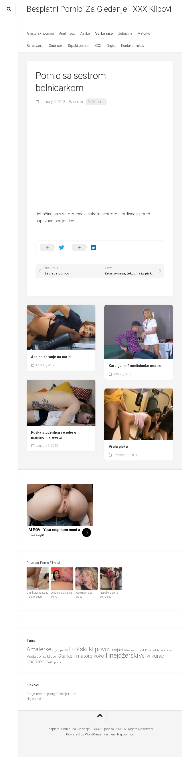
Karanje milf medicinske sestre (135, 366)
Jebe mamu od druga (84, 594)
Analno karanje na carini (51, 357)
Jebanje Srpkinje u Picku (61, 594)
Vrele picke (118, 447)
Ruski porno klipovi (42, 656)
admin (78, 102)
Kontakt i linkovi (133, 46)
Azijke (85, 33)
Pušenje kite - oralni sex (158, 650)
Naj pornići (34, 699)
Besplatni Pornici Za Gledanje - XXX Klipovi (99, 9)
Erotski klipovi (87, 649)
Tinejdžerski (121, 655)
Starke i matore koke (81, 656)
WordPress (93, 734)
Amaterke (39, 649)
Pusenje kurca (66, 694)
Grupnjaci (115, 649)
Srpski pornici (78, 46)
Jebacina (125, 33)
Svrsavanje (35, 46)
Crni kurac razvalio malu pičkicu (37, 594)
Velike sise (104, 33)
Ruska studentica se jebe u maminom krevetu (53, 435)
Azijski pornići (60, 650)
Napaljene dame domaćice (109, 594)
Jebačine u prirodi (134, 650)
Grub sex (56, 46)
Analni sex (67, 33)
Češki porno (54, 662)
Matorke (143, 33)
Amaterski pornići (40, 33)
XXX (98, 46)
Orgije (111, 46)
